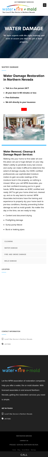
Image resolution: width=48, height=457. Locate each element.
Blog (19, 450)
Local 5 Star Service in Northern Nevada (18, 339)
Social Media (25, 450)
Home (14, 450)
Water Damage (11, 248)
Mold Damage (10, 261)
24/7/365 (7, 344)
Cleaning (8, 241)
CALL (24, 454)
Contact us (24, 440)
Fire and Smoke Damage (15, 254)
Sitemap (33, 450)
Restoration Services (24, 436)
